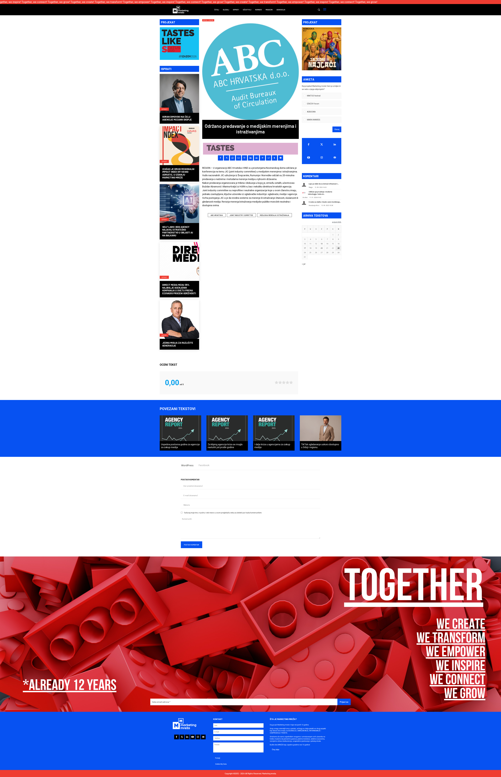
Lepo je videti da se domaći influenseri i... (324, 184)
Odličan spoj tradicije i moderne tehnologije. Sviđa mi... (320, 193)
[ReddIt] (268, 158)
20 (322, 248)
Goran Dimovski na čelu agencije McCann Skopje (177, 118)
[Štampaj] (256, 158)
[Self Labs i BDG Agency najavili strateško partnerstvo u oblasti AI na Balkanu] (179, 204)
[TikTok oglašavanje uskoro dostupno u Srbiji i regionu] (320, 433)
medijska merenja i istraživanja (274, 215)
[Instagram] (321, 157)
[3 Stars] (284, 382)
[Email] (238, 158)
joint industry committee (241, 215)
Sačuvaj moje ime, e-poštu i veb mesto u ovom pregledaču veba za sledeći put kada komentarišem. (223, 512)
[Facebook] (220, 158)
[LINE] (280, 158)
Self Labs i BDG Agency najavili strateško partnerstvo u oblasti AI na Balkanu (177, 231)
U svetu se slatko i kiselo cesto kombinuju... (325, 202)
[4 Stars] (287, 382)
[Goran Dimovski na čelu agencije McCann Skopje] (179, 93)
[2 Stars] (280, 382)
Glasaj (336, 129)
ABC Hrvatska (217, 215)
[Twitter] (321, 144)
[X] (226, 158)
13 (322, 243)
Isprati (164, 109)
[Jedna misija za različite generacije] (179, 319)
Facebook (204, 465)
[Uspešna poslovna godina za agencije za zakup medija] (180, 433)
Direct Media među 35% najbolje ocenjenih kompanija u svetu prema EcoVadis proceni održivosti (179, 289)
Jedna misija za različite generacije (177, 344)
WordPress (187, 465)
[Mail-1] (334, 157)
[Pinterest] (262, 158)
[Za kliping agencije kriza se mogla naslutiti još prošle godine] (227, 433)
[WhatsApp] (232, 158)
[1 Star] (276, 382)
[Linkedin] (250, 158)
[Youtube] (308, 157)
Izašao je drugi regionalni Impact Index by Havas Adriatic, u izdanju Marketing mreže (178, 173)
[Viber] (244, 158)
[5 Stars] (291, 382)
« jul (303, 264)
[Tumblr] (274, 158)
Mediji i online (208, 20)
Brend (164, 335)
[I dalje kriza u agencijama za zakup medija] (274, 433)
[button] (319, 9)
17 (305, 248)
